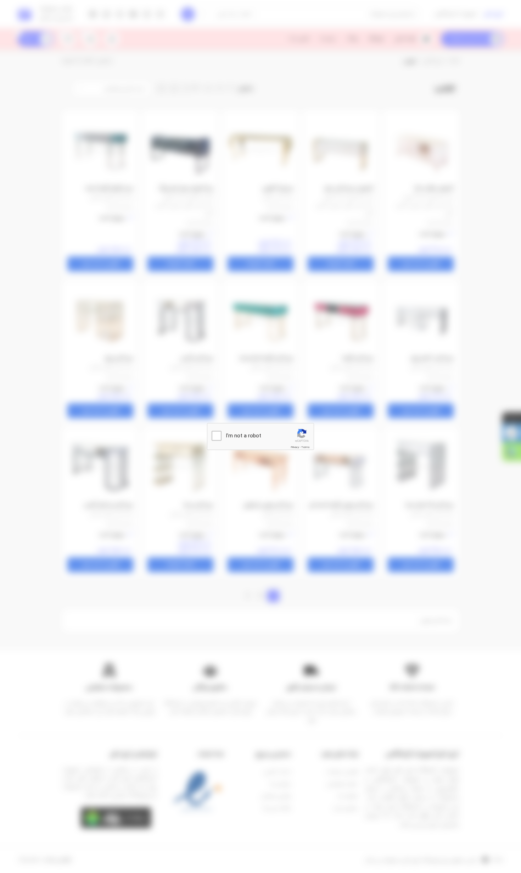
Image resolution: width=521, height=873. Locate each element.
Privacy (295, 447)
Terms (305, 447)
